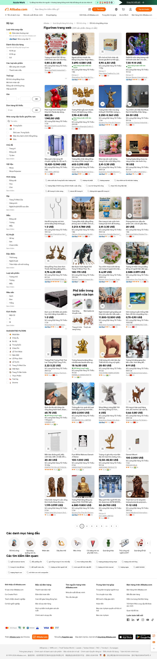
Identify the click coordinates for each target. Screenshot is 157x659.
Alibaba (46, 23)
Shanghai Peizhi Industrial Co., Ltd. (56, 70)
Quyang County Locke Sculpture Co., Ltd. (56, 126)
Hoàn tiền (100, 604)
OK (36, 99)
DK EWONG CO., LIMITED (81, 420)
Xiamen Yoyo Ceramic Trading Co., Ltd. (110, 279)
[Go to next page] (116, 526)
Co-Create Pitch (11, 594)
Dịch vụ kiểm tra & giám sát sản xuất (47, 609)
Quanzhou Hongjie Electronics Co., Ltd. (110, 172)
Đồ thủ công (81, 23)
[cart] (124, 10)
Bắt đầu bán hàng (133, 594)
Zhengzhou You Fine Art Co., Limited (83, 77)
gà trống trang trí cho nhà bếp (59, 562)
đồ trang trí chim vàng (55, 191)
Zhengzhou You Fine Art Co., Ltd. (137, 279)
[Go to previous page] (77, 526)
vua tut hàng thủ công (96, 186)
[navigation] (23, 275)
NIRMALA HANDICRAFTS (81, 375)
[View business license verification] (100, 655)
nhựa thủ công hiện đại (119, 186)
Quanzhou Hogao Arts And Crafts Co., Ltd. (110, 420)
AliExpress (43, 648)
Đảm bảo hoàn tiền (42, 594)
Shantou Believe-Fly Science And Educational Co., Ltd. (137, 420)
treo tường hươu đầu (84, 562)
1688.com (53, 648)
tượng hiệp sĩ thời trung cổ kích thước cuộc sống (64, 186)
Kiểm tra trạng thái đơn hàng (137, 599)
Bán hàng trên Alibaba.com (137, 590)
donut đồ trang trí (76, 191)
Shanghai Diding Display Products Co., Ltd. (137, 234)
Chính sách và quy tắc (43, 615)
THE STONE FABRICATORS (109, 373)
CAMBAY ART (50, 422)
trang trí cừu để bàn (17, 567)
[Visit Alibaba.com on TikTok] (152, 619)
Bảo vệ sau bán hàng (43, 604)
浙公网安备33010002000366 (118, 655)
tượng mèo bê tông (130, 562)
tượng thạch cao (16, 572)
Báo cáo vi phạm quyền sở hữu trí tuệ (108, 609)
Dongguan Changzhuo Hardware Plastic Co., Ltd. (56, 234)
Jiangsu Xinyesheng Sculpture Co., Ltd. (83, 234)
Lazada (78, 648)
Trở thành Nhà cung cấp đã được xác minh (139, 605)
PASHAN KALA (131, 465)
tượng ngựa (125, 567)
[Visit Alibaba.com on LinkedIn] (132, 619)
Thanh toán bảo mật (43, 590)
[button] (89, 9)
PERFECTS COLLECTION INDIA (56, 467)
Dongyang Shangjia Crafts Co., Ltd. (83, 126)
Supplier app (67, 637)
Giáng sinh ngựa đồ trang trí (99, 191)
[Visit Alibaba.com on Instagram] (142, 619)
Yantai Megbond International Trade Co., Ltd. (137, 373)
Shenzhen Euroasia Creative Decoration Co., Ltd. (110, 325)
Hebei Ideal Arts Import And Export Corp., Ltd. (56, 513)
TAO (97, 648)
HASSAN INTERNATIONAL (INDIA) (56, 279)
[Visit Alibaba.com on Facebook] (128, 619)
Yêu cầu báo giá (72, 597)
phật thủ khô (140, 567)
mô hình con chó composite (38, 572)
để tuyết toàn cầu (38, 567)
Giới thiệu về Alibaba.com (15, 585)
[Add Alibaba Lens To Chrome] (40, 636)
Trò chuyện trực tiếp (104, 594)
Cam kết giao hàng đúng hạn (46, 599)
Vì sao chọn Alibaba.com (14, 590)
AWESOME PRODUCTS (108, 467)
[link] (154, 636)
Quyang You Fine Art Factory (109, 123)
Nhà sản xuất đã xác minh (75, 592)
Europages (114, 648)
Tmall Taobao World (66, 648)
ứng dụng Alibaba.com (107, 637)
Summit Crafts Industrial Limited (137, 172)
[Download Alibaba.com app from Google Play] (144, 636)
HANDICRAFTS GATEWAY (82, 467)
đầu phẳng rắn (37, 562)
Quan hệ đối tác (133, 611)
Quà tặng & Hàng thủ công (63, 23)
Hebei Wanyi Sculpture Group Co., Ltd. (83, 172)
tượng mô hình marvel (105, 567)
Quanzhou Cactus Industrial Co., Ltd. (137, 123)
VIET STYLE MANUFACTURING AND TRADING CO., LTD (137, 325)
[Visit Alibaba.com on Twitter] (137, 619)
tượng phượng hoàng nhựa (108, 562)
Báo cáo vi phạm (102, 615)
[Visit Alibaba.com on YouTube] (147, 619)
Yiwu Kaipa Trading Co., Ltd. (109, 73)
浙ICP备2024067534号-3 (141, 655)
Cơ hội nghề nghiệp (12, 604)
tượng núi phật (88, 180)
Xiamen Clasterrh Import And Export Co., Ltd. (83, 279)
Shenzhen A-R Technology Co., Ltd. (56, 325)
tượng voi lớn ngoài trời (59, 567)
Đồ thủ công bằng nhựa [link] (99, 23)
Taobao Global (88, 648)
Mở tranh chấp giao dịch (105, 599)
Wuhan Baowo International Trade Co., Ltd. (137, 77)
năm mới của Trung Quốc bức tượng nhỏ (62, 180)
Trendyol (104, 648)
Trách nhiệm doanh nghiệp (15, 599)
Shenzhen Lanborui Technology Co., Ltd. (56, 373)
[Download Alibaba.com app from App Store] (125, 636)
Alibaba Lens (15, 637)
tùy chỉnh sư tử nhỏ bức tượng (127, 180)
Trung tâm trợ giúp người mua (107, 590)
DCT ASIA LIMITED (52, 172)
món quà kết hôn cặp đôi (82, 567)
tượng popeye (105, 180)
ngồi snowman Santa (17, 562)
